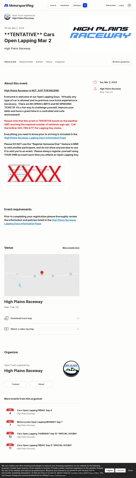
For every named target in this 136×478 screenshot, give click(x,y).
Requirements (26, 62)
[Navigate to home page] (18, 5)
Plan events (111, 5)
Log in (121, 5)
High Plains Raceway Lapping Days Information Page (35, 137)
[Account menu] (129, 5)
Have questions (122, 62)
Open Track (17, 15)
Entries (39, 62)
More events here (71, 248)
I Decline (120, 470)
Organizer (60, 62)
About (41, 384)
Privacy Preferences (56, 475)
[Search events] (85, 5)
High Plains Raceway (23, 18)
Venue (49, 62)
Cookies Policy (77, 473)
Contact (15, 384)
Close (130, 470)
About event (10, 62)
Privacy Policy (93, 473)
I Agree (110, 470)
